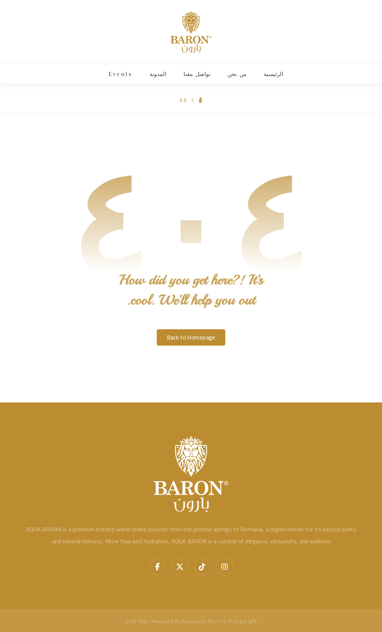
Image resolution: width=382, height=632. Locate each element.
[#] (202, 566)
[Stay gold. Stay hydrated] (191, 32)
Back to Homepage (191, 337)
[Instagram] (224, 566)
